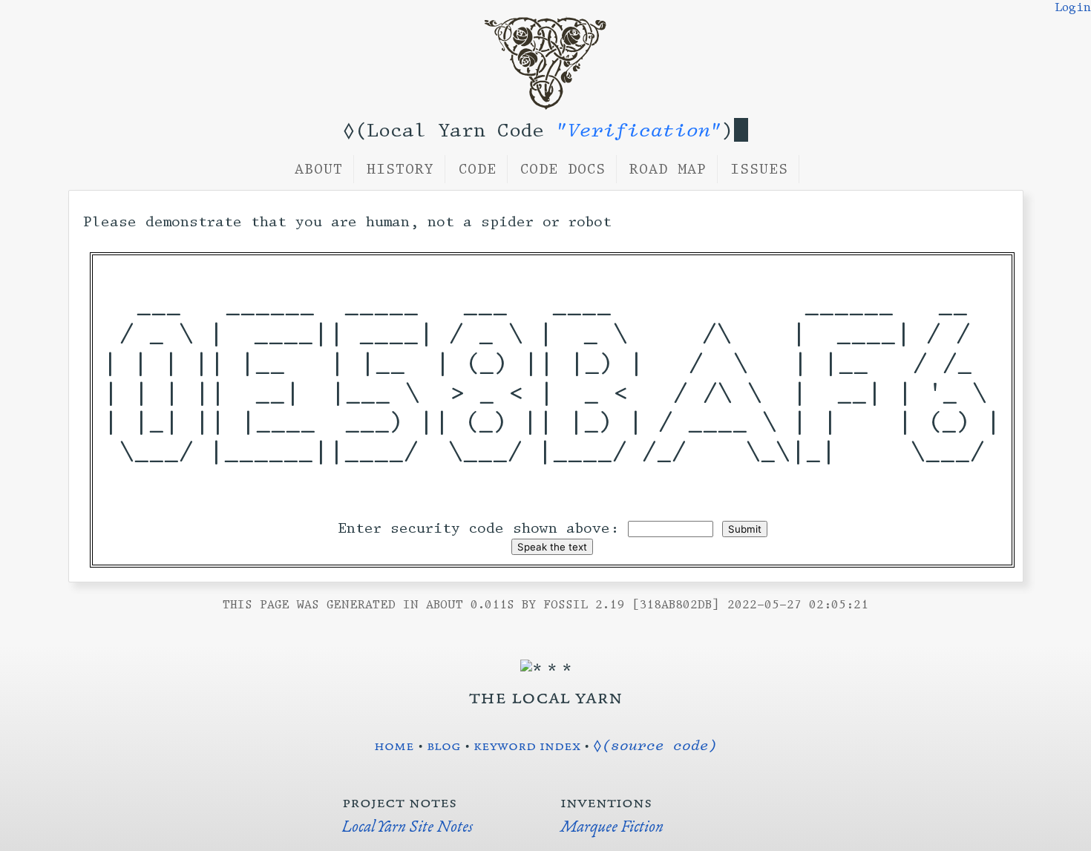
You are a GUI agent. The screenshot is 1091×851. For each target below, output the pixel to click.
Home (394, 745)
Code (478, 169)
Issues (759, 169)
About (319, 169)
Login (1073, 7)
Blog (444, 745)
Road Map (668, 169)
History (400, 169)
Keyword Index (527, 745)
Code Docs (563, 169)
